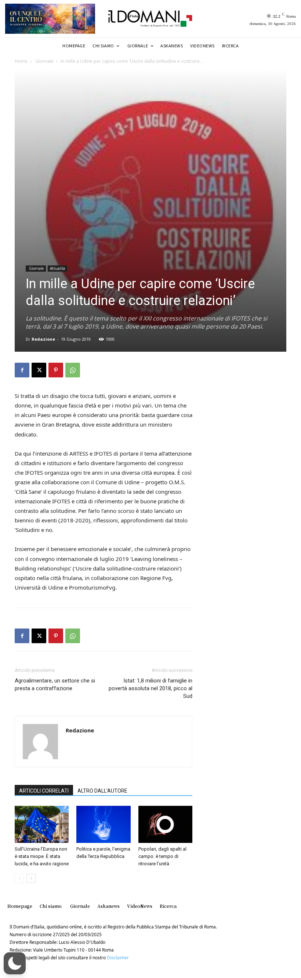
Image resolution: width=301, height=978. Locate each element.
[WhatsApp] (72, 370)
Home (21, 61)
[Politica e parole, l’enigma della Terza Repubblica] (103, 824)
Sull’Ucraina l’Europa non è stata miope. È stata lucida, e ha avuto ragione (42, 856)
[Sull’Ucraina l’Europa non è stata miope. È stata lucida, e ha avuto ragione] (42, 824)
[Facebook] (22, 370)
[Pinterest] (55, 370)
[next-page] (31, 878)
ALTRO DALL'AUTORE (102, 791)
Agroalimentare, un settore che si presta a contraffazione (55, 684)
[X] (39, 370)
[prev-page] (19, 878)
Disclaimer (118, 958)
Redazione (43, 339)
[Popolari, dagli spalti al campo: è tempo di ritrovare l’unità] (165, 824)
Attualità (57, 268)
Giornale (44, 61)
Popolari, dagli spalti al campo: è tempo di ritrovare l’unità (162, 856)
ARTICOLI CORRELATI (44, 791)
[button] (15, 963)
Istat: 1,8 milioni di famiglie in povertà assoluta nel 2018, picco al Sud (150, 688)
